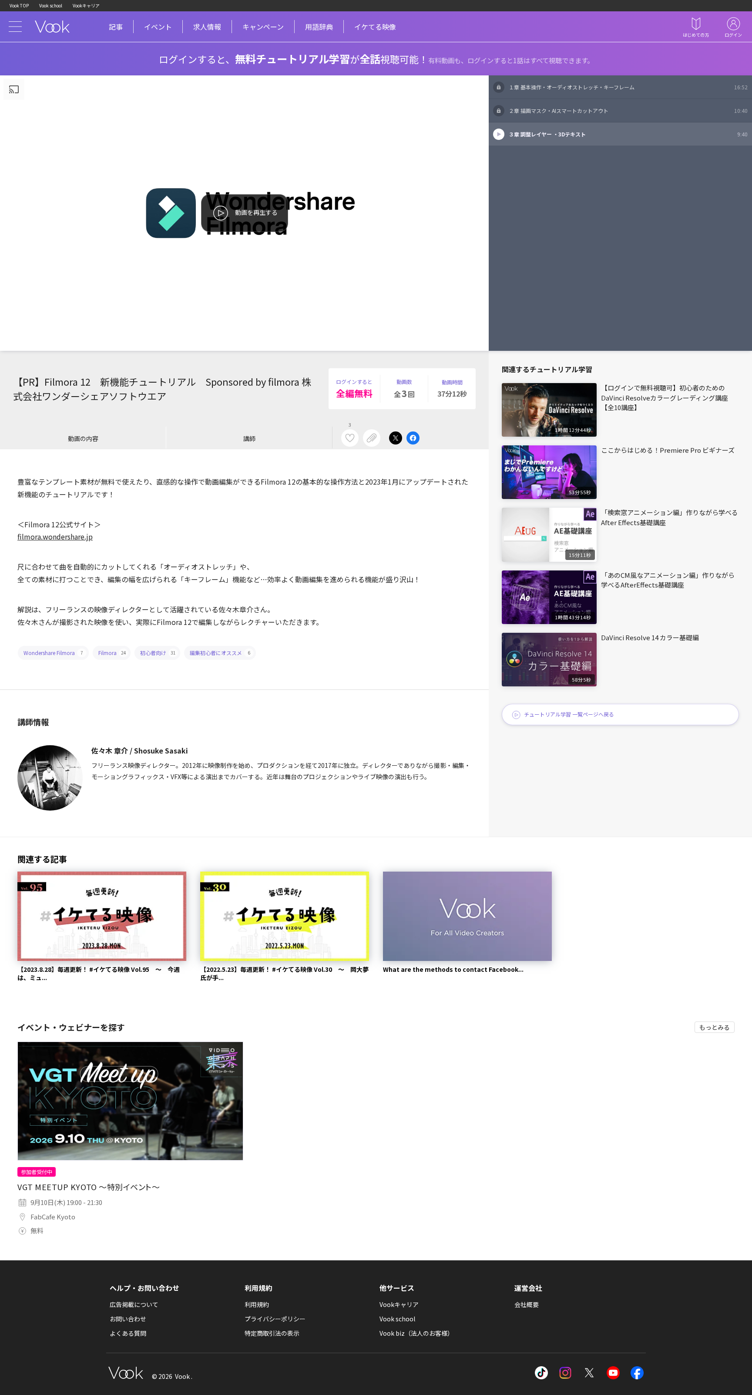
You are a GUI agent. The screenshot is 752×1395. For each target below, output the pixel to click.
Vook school (50, 5)
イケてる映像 (375, 26)
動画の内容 (83, 438)
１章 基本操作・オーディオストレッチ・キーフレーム (628, 87)
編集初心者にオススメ (220, 652)
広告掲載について (134, 1304)
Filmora (112, 652)
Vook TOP (19, 5)
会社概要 (526, 1304)
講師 (249, 438)
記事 (116, 26)
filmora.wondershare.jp (55, 536)
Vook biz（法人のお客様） (416, 1333)
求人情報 (207, 26)
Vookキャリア (86, 5)
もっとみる (714, 1027)
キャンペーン (263, 26)
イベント (158, 26)
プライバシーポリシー (275, 1318)
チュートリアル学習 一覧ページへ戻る (569, 714)
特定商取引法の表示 (272, 1333)
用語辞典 (319, 26)
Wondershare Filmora (53, 652)
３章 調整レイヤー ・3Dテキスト (628, 134)
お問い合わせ (128, 1318)
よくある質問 (128, 1333)
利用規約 (257, 1304)
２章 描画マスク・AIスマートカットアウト (628, 110)
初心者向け (158, 652)
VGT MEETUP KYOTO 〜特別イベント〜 (88, 1186)
